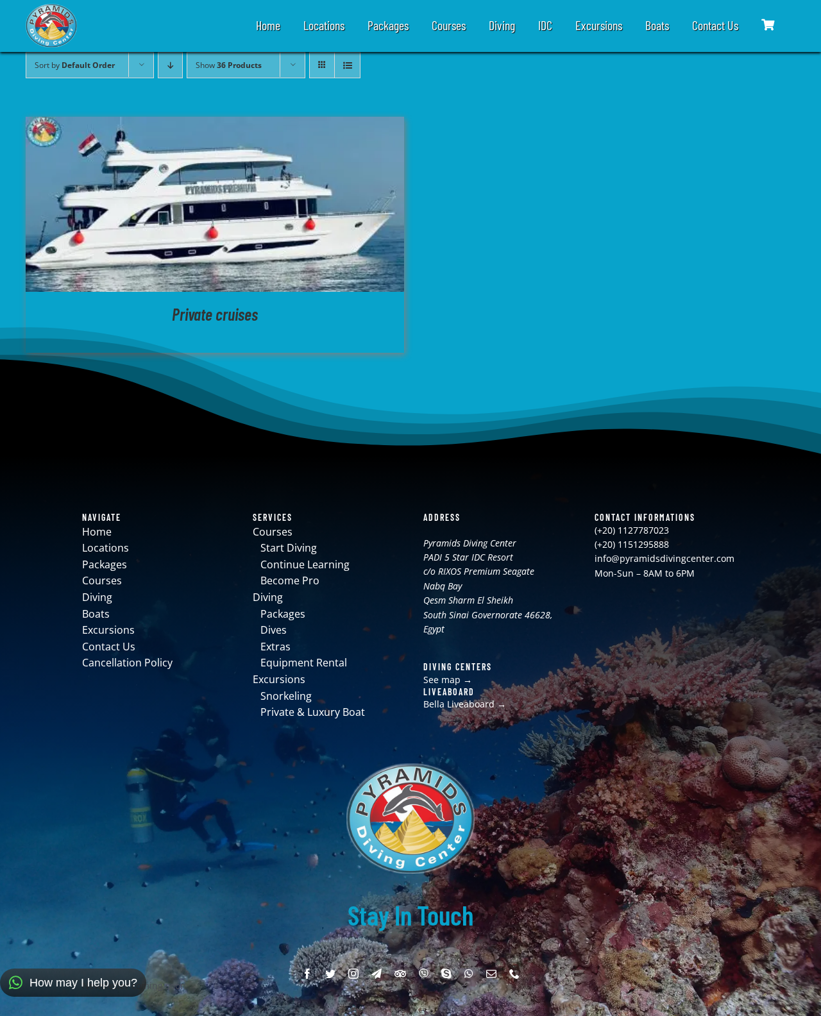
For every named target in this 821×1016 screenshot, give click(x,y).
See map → (447, 679)
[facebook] (307, 974)
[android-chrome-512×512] (51, 8)
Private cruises (215, 314)
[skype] (446, 974)
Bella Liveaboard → (464, 704)
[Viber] (423, 974)
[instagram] (353, 974)
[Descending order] (170, 65)
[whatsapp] (468, 974)
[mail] (491, 974)
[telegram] (376, 974)
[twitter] (330, 974)
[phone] (514, 974)
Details (215, 206)
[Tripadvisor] (400, 974)
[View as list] (347, 65)
